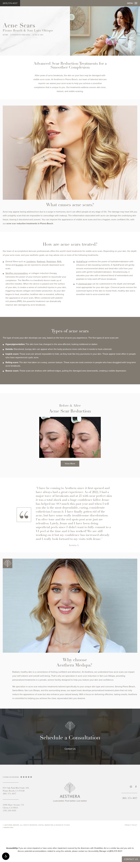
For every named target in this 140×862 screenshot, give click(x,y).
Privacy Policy (131, 825)
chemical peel (85, 283)
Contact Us (70, 748)
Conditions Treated (20, 35)
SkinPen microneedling (16, 273)
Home (5, 35)
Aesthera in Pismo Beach (66, 79)
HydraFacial (81, 261)
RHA (59, 261)
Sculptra (19, 265)
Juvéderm (31, 261)
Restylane (51, 261)
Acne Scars (37, 35)
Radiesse (41, 261)
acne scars (45, 79)
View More (70, 463)
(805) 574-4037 (10, 3)
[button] (5, 856)
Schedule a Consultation (70, 738)
